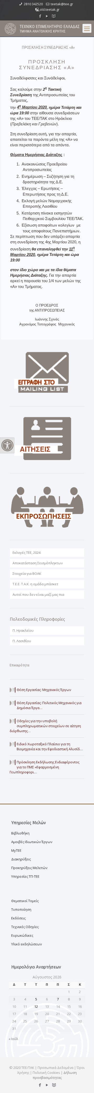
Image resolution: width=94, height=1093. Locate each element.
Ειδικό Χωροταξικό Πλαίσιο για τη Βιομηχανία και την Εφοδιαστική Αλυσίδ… (50, 746)
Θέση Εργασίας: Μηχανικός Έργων (44, 689)
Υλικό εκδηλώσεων (26, 944)
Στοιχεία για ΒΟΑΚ (27, 573)
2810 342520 (33, 4)
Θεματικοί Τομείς (25, 900)
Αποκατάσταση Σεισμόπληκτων (38, 563)
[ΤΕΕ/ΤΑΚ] (10, 28)
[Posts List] (54, 16)
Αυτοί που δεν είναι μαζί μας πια (38, 594)
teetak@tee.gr (62, 4)
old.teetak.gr (50, 9)
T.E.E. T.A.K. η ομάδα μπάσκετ (35, 584)
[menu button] (87, 28)
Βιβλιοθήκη (20, 833)
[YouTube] (47, 16)
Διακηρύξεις (21, 859)
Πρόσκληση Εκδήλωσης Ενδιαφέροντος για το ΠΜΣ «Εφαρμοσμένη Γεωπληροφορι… (44, 767)
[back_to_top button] (83, 1082)
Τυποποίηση (21, 909)
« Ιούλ (13, 1038)
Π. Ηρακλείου (23, 630)
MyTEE (16, 850)
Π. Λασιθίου (22, 641)
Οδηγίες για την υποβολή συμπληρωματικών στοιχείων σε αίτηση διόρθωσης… (45, 726)
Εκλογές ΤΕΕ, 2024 (26, 552)
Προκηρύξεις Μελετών (29, 867)
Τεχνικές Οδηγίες (25, 926)
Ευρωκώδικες (22, 935)
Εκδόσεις (18, 918)
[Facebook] (40, 16)
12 (36, 1006)
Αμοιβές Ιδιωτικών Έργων (31, 841)
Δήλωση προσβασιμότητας (55, 1075)
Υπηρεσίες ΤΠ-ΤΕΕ (25, 876)
